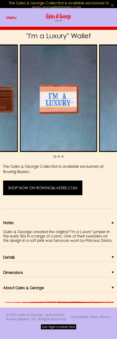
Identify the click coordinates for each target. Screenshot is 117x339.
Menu (11, 17)
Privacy (105, 317)
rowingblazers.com (64, 7)
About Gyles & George (23, 287)
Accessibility (79, 317)
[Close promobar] (112, 5)
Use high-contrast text (58, 327)
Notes (8, 222)
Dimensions (13, 272)
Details (9, 257)
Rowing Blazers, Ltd (20, 319)
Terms (94, 317)
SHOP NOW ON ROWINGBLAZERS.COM (42, 188)
